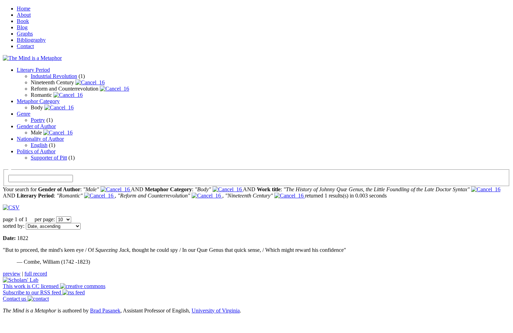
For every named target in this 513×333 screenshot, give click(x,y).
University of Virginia (216, 310)
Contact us (15, 299)
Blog (22, 27)
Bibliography (31, 40)
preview (12, 274)
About (24, 15)
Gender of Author (36, 126)
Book (23, 21)
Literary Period (33, 70)
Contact (25, 46)
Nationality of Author (40, 139)
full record (35, 274)
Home (23, 8)
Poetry (38, 120)
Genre (23, 114)
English (39, 145)
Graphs (25, 34)
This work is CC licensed (31, 286)
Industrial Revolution (54, 76)
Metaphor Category (38, 101)
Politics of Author (36, 151)
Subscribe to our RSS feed (32, 292)
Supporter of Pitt (49, 158)
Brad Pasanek (105, 310)
